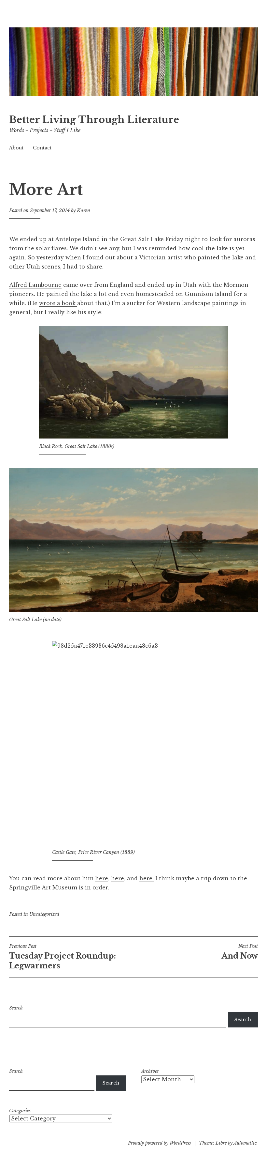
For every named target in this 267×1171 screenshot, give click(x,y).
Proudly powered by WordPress (159, 1143)
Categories (20, 1111)
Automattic (245, 1143)
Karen (83, 210)
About (16, 148)
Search (16, 1008)
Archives (150, 1071)
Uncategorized (44, 914)
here (101, 878)
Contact (42, 148)
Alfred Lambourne (35, 285)
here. (146, 878)
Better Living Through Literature (94, 120)
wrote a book (58, 303)
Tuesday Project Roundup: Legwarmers (62, 956)
